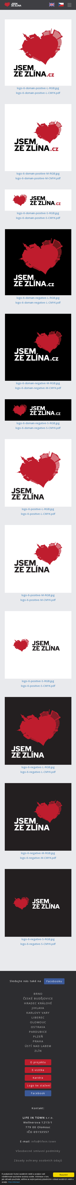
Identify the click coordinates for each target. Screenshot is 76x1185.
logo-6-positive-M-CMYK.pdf (38, 600)
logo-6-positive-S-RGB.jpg (38, 681)
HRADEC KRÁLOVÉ (38, 1003)
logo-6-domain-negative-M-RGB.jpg (38, 383)
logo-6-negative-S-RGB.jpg (38, 939)
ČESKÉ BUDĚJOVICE (38, 998)
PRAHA (38, 1041)
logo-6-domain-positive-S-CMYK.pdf (38, 218)
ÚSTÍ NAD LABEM (38, 1046)
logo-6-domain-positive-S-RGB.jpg (38, 213)
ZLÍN (38, 1050)
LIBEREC (38, 1017)
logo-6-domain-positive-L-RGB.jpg (38, 88)
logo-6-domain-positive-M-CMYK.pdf (38, 178)
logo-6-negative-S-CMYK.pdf (38, 944)
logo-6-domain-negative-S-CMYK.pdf (38, 428)
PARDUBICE (38, 1031)
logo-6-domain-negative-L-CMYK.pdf (38, 302)
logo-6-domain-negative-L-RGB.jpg (38, 297)
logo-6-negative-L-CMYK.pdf (38, 772)
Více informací (14, 1182)
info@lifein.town (43, 1141)
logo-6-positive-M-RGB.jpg (38, 595)
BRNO (38, 993)
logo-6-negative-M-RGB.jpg (38, 853)
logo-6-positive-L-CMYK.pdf (38, 513)
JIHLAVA (38, 1008)
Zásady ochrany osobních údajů (38, 1160)
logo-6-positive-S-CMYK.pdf (38, 685)
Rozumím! (64, 1174)
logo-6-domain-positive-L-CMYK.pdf (38, 93)
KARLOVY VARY (38, 1012)
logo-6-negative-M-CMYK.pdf (38, 857)
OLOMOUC (38, 1022)
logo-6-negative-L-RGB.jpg (38, 767)
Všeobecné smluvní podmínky (38, 1151)
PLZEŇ (38, 1036)
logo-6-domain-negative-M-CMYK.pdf (38, 388)
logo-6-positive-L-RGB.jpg (38, 509)
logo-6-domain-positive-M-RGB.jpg (38, 173)
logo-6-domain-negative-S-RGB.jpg (38, 423)
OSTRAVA (38, 1027)
